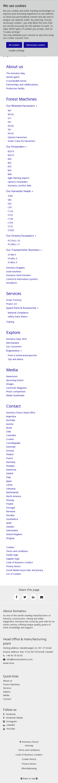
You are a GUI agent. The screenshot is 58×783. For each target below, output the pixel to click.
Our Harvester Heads (18, 191)
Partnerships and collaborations (22, 84)
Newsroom (11, 376)
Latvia (9, 484)
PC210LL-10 (14, 240)
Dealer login (12, 554)
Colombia (11, 435)
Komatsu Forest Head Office (20, 412)
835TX (11, 155)
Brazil (9, 427)
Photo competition (16, 391)
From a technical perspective (22, 355)
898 (9, 174)
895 (9, 170)
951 (9, 129)
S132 (10, 214)
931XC (11, 125)
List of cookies (13, 573)
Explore (13, 332)
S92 (9, 203)
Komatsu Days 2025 (16, 338)
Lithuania (10, 488)
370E (10, 195)
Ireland (9, 473)
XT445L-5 (12, 258)
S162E (11, 230)
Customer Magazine (16, 387)
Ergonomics (13, 350)
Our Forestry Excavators (20, 235)
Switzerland (12, 530)
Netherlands (12, 492)
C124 (10, 211)
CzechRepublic (13, 443)
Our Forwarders (15, 146)
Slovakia (10, 515)
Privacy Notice (13, 566)
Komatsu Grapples (15, 267)
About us (14, 66)
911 (9, 118)
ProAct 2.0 (11, 303)
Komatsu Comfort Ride (19, 185)
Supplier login (12, 558)
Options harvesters (17, 137)
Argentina (11, 416)
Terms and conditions (17, 551)
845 (9, 158)
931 (9, 121)
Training (10, 321)
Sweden (10, 526)
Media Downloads (15, 395)
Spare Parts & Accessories (21, 308)
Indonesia (11, 469)
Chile (8, 431)
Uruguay (10, 538)
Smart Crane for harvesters (21, 140)
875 (9, 166)
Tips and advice (15, 359)
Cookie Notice (29, 759)
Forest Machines (21, 99)
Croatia (10, 439)
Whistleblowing (29, 768)
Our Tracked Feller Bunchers (23, 250)
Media (12, 370)
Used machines (13, 271)
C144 (10, 218)
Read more (8, 663)
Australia (10, 420)
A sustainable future (16, 80)
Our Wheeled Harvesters (21, 105)
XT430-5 (12, 254)
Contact (13, 406)
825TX (11, 151)
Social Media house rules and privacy (24, 570)
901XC (11, 114)
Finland (9, 454)
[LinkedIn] (33, 597)
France (9, 458)
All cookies (14, 44)
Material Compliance (18, 312)
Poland (9, 503)
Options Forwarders (18, 181)
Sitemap (29, 745)
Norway (10, 500)
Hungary (10, 465)
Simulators (11, 282)
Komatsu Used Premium (18, 275)
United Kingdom (14, 534)
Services (13, 293)
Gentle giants (13, 76)
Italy (8, 477)
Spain (9, 522)
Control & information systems (22, 279)
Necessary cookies (35, 44)
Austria (9, 424)
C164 (10, 222)
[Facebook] (16, 597)
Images (10, 383)
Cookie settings (16, 50)
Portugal (10, 507)
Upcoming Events (15, 380)
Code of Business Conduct (19, 562)
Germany (10, 462)
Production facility (15, 88)
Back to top (29, 778)
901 (9, 110)
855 (9, 162)
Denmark (10, 446)
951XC (11, 133)
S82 (9, 199)
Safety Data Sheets (18, 316)
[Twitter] (25, 597)
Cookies (10, 547)
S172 (10, 226)
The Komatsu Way (15, 73)
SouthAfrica (12, 519)
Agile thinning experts (18, 177)
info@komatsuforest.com (20, 659)
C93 (10, 207)
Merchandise (12, 342)
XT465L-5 (12, 262)
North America (13, 496)
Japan (9, 481)
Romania (10, 511)
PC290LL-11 (14, 244)
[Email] (42, 597)
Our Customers (14, 346)
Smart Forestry (13, 299)
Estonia (10, 450)
